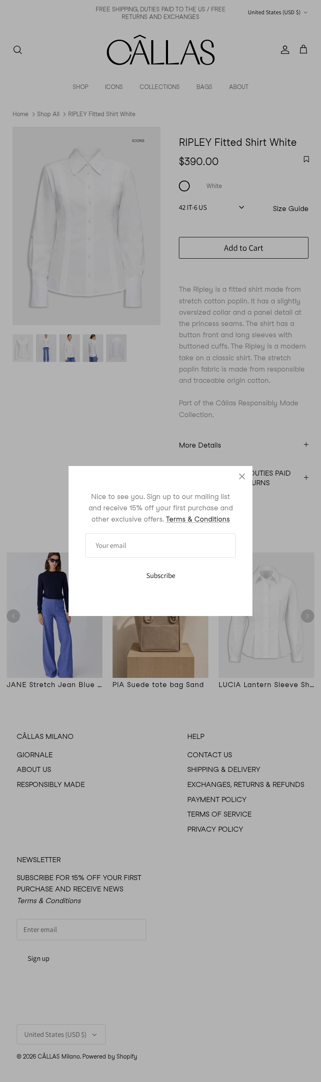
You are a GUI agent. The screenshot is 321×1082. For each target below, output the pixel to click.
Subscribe (160, 575)
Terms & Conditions (198, 519)
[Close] (242, 476)
